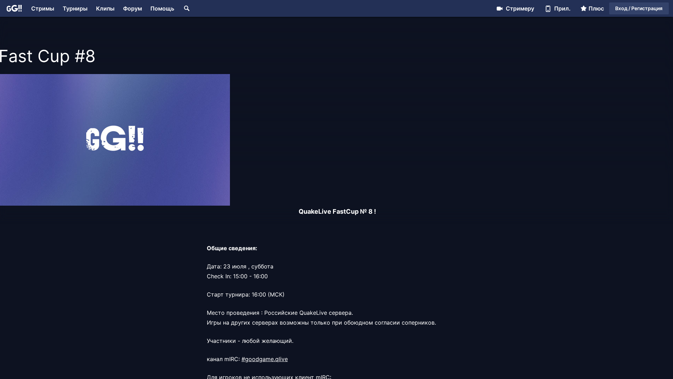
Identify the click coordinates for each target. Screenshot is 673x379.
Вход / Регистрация (638, 8)
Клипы (105, 8)
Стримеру (520, 8)
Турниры (75, 8)
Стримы (42, 8)
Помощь (162, 8)
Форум (132, 8)
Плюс (596, 8)
